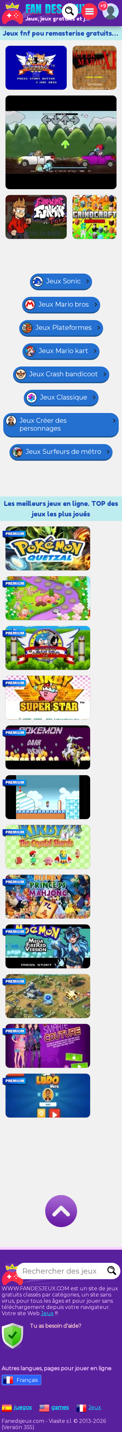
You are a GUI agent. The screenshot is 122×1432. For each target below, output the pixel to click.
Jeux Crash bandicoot (63, 374)
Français (27, 1380)
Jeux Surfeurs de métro (63, 452)
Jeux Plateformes (63, 327)
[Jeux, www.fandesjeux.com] (45, 13)
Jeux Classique (63, 397)
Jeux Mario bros (63, 304)
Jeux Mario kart (63, 351)
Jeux (47, 1313)
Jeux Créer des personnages (43, 424)
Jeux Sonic (63, 281)
